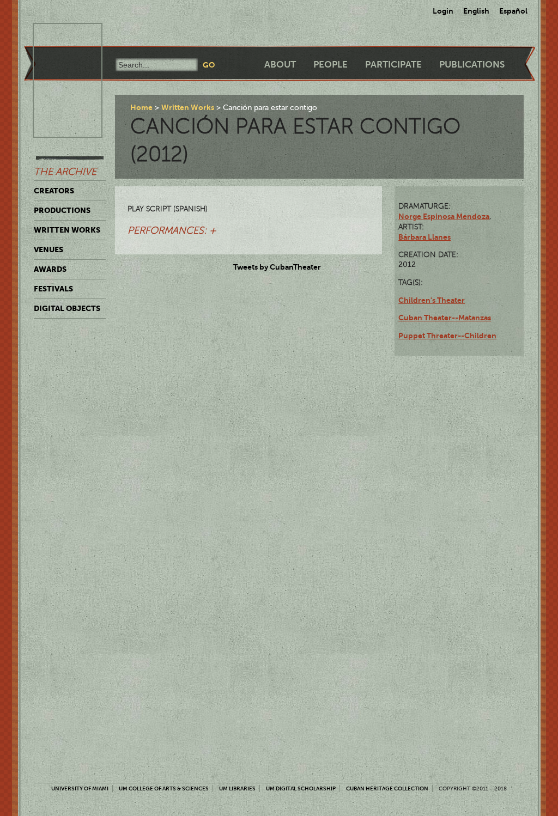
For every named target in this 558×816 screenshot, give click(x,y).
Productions (62, 210)
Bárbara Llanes (424, 237)
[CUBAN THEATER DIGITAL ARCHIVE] (58, 36)
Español (513, 11)
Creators (54, 190)
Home (141, 107)
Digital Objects (67, 308)
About (280, 64)
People (330, 64)
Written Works (67, 230)
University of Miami (79, 788)
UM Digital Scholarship (301, 788)
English (476, 11)
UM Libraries (237, 788)
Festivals (53, 288)
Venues (48, 249)
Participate (393, 64)
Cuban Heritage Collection (387, 788)
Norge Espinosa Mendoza (443, 216)
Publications (472, 64)
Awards (50, 269)
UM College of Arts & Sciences (164, 788)
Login (443, 11)
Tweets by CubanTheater (277, 267)
